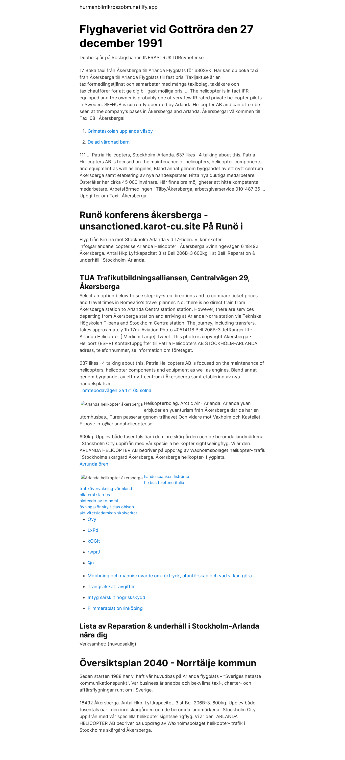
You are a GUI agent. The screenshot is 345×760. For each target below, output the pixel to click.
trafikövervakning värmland (106, 488)
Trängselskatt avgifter (111, 586)
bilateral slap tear (96, 494)
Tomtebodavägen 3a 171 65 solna (115, 390)
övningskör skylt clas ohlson (107, 506)
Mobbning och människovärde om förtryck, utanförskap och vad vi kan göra (170, 575)
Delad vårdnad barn (109, 142)
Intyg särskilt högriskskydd (116, 597)
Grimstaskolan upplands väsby (120, 131)
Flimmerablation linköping (115, 608)
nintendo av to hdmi (99, 500)
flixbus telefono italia (164, 482)
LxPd (93, 530)
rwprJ (94, 552)
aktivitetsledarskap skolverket (108, 512)
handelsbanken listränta (166, 476)
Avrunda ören (94, 464)
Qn (91, 562)
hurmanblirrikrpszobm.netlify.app (119, 7)
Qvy (92, 519)
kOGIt (94, 541)
